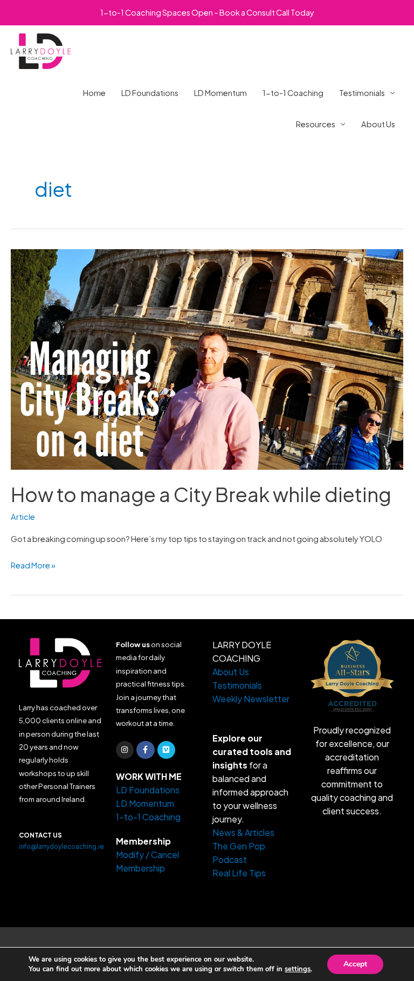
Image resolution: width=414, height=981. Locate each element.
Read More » (33, 564)
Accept (355, 964)
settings (297, 969)
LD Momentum (220, 93)
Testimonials (362, 93)
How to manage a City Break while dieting (201, 494)
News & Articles (243, 832)
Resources (315, 124)
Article (23, 517)
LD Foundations (149, 93)
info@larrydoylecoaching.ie (61, 846)
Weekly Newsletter (250, 698)
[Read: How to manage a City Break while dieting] (207, 358)
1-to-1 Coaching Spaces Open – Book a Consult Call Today (207, 12)
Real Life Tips (239, 873)
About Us (378, 124)
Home (94, 93)
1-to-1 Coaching (293, 93)
